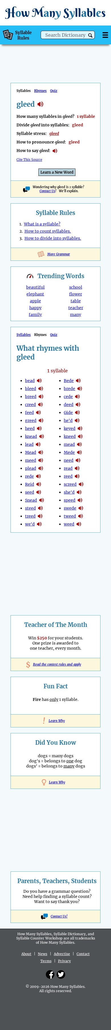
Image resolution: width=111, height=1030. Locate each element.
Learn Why (55, 721)
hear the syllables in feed (38, 412)
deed (68, 404)
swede (70, 508)
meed (30, 460)
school (75, 287)
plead (30, 468)
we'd (30, 524)
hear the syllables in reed (77, 476)
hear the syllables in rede (38, 476)
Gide (68, 412)
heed (30, 428)
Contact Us (47, 191)
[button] (90, 35)
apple (35, 300)
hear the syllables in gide (77, 412)
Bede (69, 380)
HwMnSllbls (55, 13)
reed (68, 476)
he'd (68, 420)
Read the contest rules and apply (55, 664)
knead (31, 436)
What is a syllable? (42, 224)
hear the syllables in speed (80, 500)
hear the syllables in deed (78, 405)
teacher (75, 307)
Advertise (62, 954)
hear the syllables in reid (38, 484)
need (68, 460)
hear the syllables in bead (39, 381)
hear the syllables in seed (38, 492)
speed (69, 500)
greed (30, 420)
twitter (61, 974)
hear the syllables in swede (81, 508)
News (42, 954)
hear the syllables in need (78, 460)
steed (30, 508)
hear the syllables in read (77, 468)
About (26, 954)
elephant (35, 294)
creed (30, 404)
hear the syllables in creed (40, 405)
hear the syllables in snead (41, 500)
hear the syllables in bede (78, 381)
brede (69, 388)
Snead (31, 500)
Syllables (24, 335)
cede (68, 396)
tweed (70, 516)
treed (30, 516)
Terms (46, 961)
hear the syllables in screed (81, 484)
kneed (70, 436)
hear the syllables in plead (40, 468)
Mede (69, 452)
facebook (50, 974)
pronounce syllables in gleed (55, 151)
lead (29, 444)
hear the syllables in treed (40, 516)
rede (29, 476)
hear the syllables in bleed (40, 389)
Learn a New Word (56, 172)
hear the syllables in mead (40, 452)
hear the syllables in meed (40, 460)
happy (35, 307)
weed (69, 524)
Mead (30, 452)
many (75, 314)
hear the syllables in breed (41, 397)
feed (29, 412)
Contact (83, 954)
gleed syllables (40, 104)
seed (29, 492)
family (35, 314)
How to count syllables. (47, 231)
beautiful (35, 287)
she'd (69, 492)
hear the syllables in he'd (77, 420)
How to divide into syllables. (52, 238)
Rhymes (40, 91)
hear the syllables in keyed (80, 428)
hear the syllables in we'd (39, 524)
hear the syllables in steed (40, 508)
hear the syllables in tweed (80, 516)
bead (30, 380)
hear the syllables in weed (79, 524)
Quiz (53, 91)
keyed (69, 428)
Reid (29, 484)
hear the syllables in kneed (80, 436)
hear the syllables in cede (77, 397)
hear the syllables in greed (41, 420)
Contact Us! (59, 916)
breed (30, 396)
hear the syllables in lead (38, 444)
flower (75, 294)
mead (69, 444)
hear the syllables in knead (41, 436)
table (76, 300)
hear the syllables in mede (79, 452)
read (68, 468)
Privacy (64, 961)
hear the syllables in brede (79, 389)
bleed (30, 388)
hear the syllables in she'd (79, 492)
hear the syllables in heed (39, 428)
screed (70, 484)
